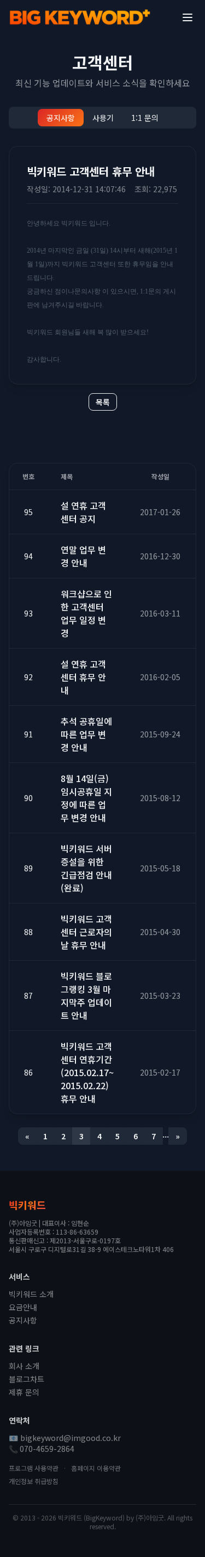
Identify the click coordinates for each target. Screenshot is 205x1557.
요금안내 (23, 1307)
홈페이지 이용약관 (96, 1468)
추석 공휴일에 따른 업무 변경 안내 (86, 734)
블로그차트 (26, 1378)
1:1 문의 (145, 117)
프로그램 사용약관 (33, 1468)
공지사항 (60, 117)
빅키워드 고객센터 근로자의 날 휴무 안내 (86, 931)
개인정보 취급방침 (33, 1481)
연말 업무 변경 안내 (83, 556)
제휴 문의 (24, 1392)
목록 (103, 401)
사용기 (103, 117)
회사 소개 (24, 1365)
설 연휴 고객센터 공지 (83, 512)
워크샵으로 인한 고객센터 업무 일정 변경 (86, 613)
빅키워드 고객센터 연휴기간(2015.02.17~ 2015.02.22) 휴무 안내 (87, 1072)
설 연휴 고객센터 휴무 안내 (83, 677)
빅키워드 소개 (31, 1294)
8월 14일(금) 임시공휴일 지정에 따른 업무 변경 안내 (86, 798)
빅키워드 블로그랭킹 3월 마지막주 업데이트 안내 (86, 995)
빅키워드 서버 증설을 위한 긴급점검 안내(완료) (86, 868)
